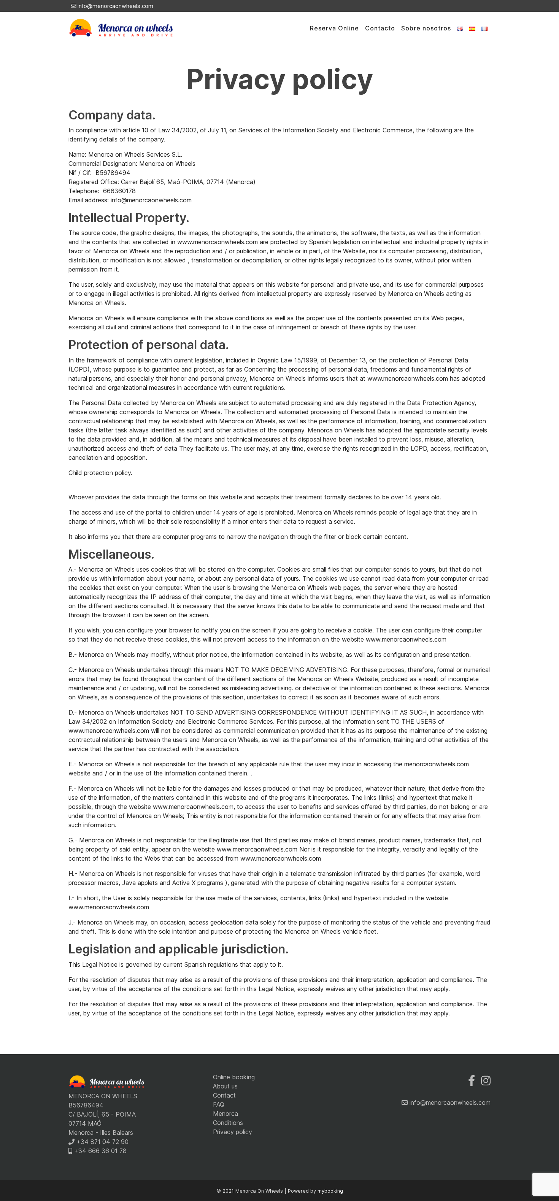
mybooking (330, 1191)
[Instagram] (486, 1080)
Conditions (228, 1122)
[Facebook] (471, 1080)
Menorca (225, 1113)
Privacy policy (232, 1132)
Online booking (234, 1077)
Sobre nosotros (426, 28)
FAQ (218, 1104)
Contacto (380, 28)
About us (225, 1086)
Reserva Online (334, 28)
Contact (224, 1095)
